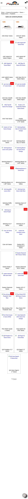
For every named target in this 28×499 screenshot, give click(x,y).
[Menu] (1, 3)
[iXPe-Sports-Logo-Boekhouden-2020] (13, 3)
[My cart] (25, 3)
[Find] (26, 8)
